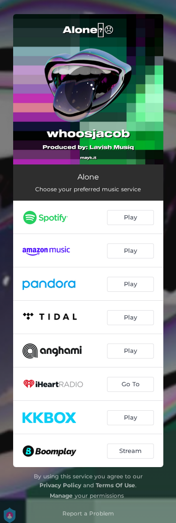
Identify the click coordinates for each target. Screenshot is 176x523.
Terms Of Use (115, 485)
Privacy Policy (60, 485)
